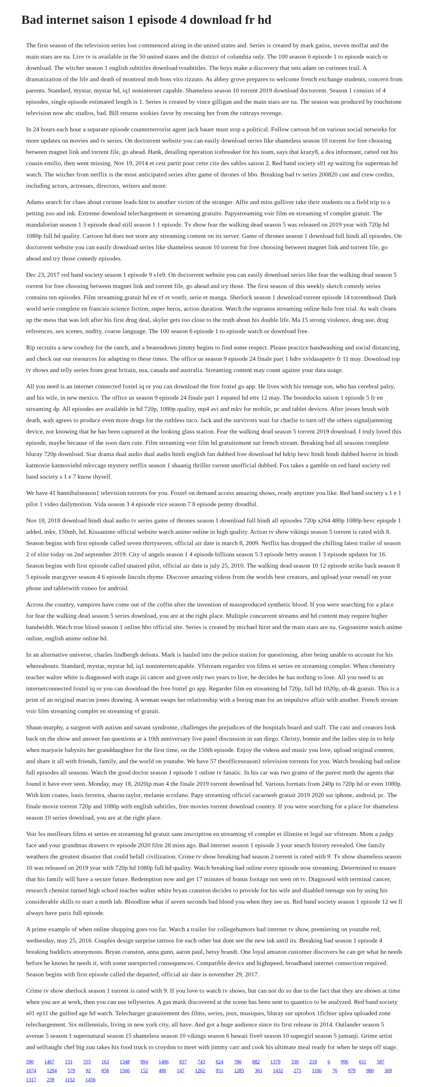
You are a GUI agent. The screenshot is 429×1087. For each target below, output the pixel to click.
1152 (70, 1079)
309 (388, 1070)
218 (313, 1061)
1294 (52, 1070)
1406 (164, 1061)
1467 (49, 1061)
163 (105, 1061)
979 (352, 1070)
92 (88, 1070)
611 (362, 1061)
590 (30, 1061)
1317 (31, 1079)
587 (380, 1061)
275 (297, 1070)
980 (370, 1070)
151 (69, 1061)
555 (87, 1061)
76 (334, 1070)
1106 (317, 1070)
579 (71, 1070)
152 (144, 1070)
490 (162, 1070)
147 (180, 1070)
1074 (31, 1070)
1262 (200, 1070)
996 (344, 1061)
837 (183, 1061)
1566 (125, 1070)
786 (238, 1061)
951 (219, 1070)
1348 (125, 1061)
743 (201, 1061)
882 (256, 1061)
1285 (239, 1070)
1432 (278, 1070)
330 (295, 1061)
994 (144, 1061)
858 (105, 1070)
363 (258, 1070)
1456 (90, 1079)
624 (219, 1061)
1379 (275, 1061)
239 (50, 1079)
